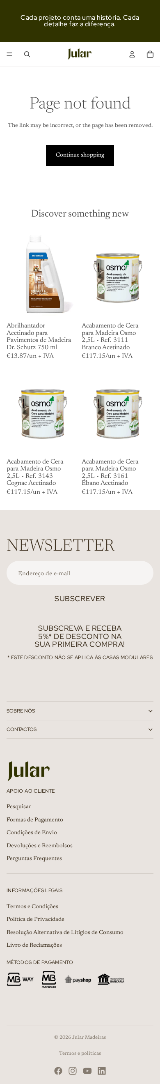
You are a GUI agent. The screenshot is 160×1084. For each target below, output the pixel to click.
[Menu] (9, 54)
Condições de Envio (32, 833)
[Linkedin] (102, 1071)
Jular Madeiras (89, 1037)
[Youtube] (87, 1071)
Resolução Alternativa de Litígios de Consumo (65, 933)
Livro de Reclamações (34, 946)
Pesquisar (19, 807)
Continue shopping (80, 155)
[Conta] (132, 54)
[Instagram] (73, 1071)
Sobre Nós (21, 711)
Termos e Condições (32, 907)
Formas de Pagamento (35, 820)
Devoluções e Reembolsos (40, 846)
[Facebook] (58, 1071)
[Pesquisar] (27, 54)
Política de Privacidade (35, 920)
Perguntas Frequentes (34, 859)
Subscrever (80, 598)
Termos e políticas (80, 1053)
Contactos (22, 729)
